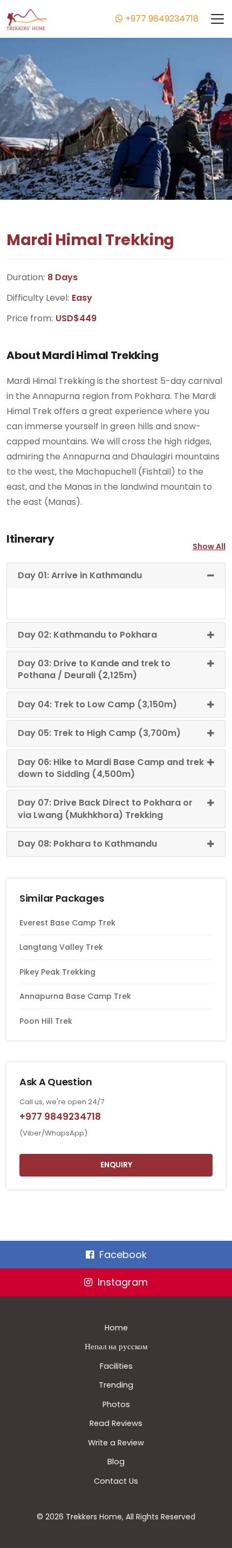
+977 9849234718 (161, 18)
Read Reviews (116, 1423)
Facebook (123, 1254)
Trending (116, 1385)
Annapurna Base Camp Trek (75, 996)
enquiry (116, 1165)
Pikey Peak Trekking (57, 971)
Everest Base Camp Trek (67, 922)
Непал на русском (116, 1346)
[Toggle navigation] (212, 19)
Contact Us (116, 1481)
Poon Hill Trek (45, 1021)
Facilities (116, 1366)
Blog (116, 1461)
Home (116, 1327)
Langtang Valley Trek (61, 947)
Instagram (123, 1282)
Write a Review (116, 1442)
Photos (116, 1404)
